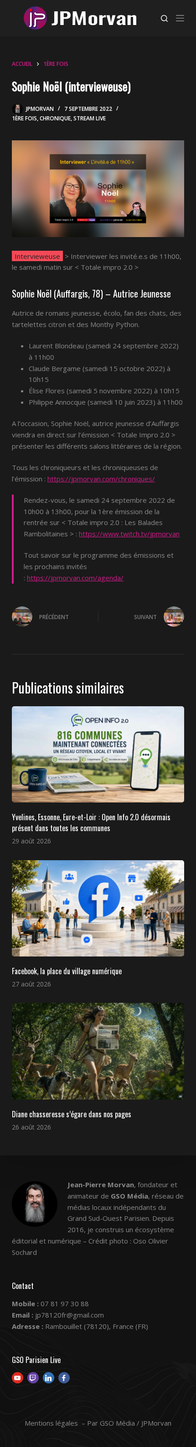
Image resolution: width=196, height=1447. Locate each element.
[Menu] (180, 18)
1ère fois (24, 118)
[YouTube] (17, 1377)
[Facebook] (64, 1377)
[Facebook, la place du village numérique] (98, 908)
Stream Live (89, 118)
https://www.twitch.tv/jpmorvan (129, 533)
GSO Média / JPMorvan (135, 1422)
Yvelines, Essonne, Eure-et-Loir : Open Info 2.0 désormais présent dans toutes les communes (91, 822)
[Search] (164, 18)
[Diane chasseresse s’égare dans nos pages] (98, 1051)
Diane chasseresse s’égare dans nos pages (71, 1114)
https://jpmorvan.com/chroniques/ (101, 478)
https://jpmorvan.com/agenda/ (75, 577)
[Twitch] (33, 1377)
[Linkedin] (48, 1377)
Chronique (55, 118)
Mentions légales (51, 1422)
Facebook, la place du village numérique (67, 971)
